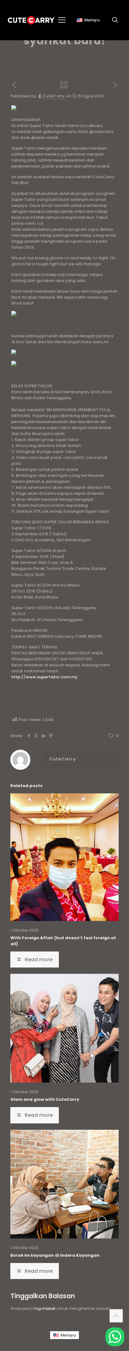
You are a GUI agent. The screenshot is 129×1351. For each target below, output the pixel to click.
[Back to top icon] (116, 1315)
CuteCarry (54, 96)
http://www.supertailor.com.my (44, 677)
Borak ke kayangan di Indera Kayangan (55, 1255)
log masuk (44, 1308)
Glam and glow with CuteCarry (44, 1099)
